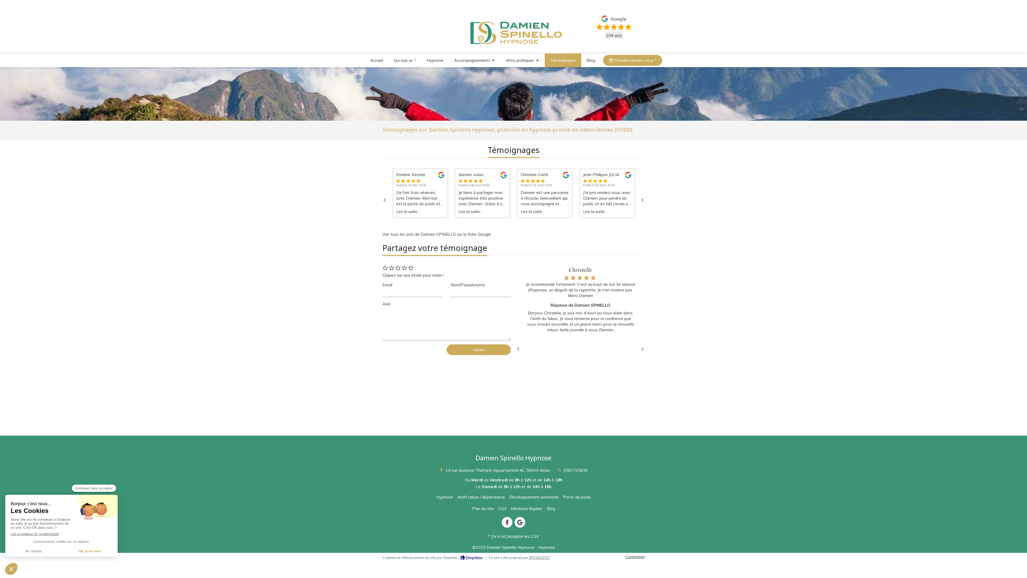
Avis (386, 303)
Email (387, 284)
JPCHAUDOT (539, 558)
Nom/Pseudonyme (468, 284)
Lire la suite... (408, 211)
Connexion (635, 556)
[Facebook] (507, 522)
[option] (420, 193)
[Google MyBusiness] (520, 522)
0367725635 (576, 470)
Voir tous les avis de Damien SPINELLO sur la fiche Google (436, 234)
